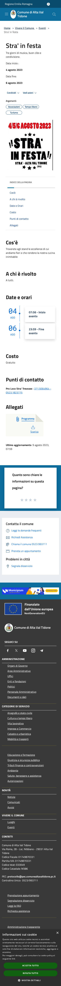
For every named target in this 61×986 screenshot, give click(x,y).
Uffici (10, 676)
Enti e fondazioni (16, 681)
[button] (30, 980)
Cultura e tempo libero (19, 718)
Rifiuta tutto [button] (30, 973)
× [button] (57, 933)
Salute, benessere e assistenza (24, 776)
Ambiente (12, 770)
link (13, 958)
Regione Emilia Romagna (18, 4)
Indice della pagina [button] (21, 182)
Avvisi (10, 807)
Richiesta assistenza (18, 911)
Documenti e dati (16, 697)
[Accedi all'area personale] (48, 4)
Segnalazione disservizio (20, 901)
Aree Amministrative (19, 671)
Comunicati (13, 802)
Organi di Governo (17, 666)
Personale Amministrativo (21, 692)
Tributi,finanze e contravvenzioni (25, 765)
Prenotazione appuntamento (23, 895)
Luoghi (11, 822)
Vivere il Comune (25, 28)
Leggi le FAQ (14, 906)
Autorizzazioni (15, 781)
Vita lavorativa (15, 723)
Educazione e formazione (21, 755)
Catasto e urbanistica (19, 734)
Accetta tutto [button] (30, 965)
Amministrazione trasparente (23, 927)
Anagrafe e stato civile (19, 713)
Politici (11, 687)
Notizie (11, 797)
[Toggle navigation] (6, 14)
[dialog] (30, 957)
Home (7, 28)
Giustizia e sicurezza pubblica (23, 760)
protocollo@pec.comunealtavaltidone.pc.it (31, 876)
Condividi (11, 93)
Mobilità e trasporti (18, 739)
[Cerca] (54, 14)
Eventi (42, 28)
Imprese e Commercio (19, 729)
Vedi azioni (28, 93)
